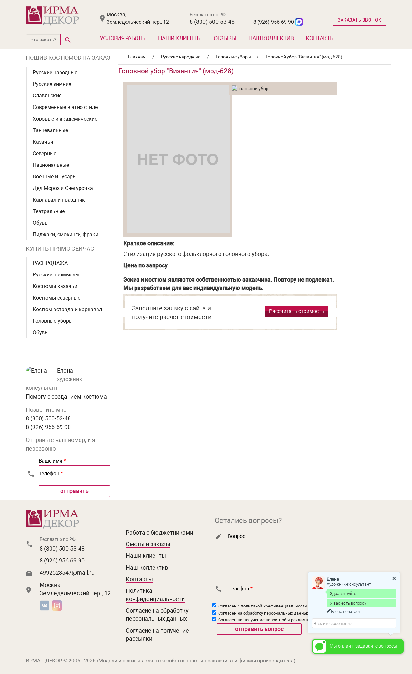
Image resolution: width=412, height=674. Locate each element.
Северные (44, 153)
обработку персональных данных (276, 613)
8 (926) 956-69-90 (273, 22)
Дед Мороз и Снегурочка (63, 188)
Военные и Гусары (55, 177)
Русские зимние (52, 84)
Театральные (49, 211)
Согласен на (263, 613)
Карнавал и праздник (59, 200)
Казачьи (43, 142)
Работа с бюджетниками (159, 532)
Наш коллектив (271, 38)
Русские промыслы (56, 275)
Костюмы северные (56, 298)
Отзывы (225, 38)
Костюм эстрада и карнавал (67, 309)
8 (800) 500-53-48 (212, 21)
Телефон (51, 474)
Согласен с (262, 606)
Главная (136, 56)
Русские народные (55, 72)
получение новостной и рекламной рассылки (288, 619)
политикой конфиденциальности (274, 606)
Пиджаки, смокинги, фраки (65, 234)
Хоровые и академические (65, 119)
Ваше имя (52, 461)
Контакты (320, 38)
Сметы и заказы (148, 544)
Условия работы (123, 38)
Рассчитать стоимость (296, 311)
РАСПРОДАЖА (50, 263)
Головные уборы (53, 321)
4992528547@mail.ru (67, 572)
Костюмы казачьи (55, 286)
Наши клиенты (179, 38)
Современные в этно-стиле (65, 107)
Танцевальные (50, 130)
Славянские (47, 96)
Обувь (40, 223)
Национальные (51, 165)
